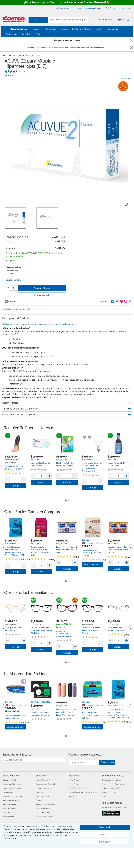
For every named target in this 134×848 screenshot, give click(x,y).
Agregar (16, 485)
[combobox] (38, 19)
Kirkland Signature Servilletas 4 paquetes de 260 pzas (92, 715)
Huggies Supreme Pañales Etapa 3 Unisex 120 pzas (91, 553)
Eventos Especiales (44, 788)
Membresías (50, 29)
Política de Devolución (111, 788)
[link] (112, 301)
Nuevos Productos (43, 812)
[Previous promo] (3, 464)
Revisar (105, 834)
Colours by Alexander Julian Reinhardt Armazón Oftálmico (41, 630)
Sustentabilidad (9, 780)
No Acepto (105, 841)
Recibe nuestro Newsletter (85, 754)
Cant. (6, 287)
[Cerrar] (131, 40)
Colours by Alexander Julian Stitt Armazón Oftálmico (91, 630)
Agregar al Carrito (42, 288)
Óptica (99, 29)
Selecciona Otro (13, 280)
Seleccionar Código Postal (93, 564)
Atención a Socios (109, 792)
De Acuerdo (105, 827)
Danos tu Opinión (43, 808)
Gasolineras (112, 29)
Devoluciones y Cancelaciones (114, 784)
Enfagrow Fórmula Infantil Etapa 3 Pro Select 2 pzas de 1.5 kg (118, 550)
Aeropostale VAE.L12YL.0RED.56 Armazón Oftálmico (64, 634)
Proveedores (8, 792)
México (125, 8)
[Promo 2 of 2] (68, 501)
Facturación (11, 34)
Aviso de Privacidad (11, 800)
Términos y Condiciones (12, 796)
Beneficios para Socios (78, 788)
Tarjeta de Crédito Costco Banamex (83, 792)
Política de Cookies (49, 835)
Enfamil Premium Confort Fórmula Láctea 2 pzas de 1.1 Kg (66, 550)
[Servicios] (30, 34)
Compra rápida (42, 295)
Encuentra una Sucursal (17, 754)
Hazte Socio (73, 784)
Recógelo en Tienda (81, 29)
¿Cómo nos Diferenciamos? (14, 784)
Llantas (64, 29)
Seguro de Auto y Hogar (45, 804)
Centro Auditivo (42, 796)
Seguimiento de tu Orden (112, 780)
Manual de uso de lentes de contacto (58, 324)
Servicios (25, 34)
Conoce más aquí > (98, 47)
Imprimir (126, 78)
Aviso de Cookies (10, 804)
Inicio (5, 55)
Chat (38, 34)
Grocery (36, 29)
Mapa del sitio (8, 812)
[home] (14, 19)
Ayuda (71, 796)
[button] (85, 19)
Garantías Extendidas (44, 816)
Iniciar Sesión (105, 19)
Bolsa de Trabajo (9, 808)
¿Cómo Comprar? (43, 780)
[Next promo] (130, 464)
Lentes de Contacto (33, 55)
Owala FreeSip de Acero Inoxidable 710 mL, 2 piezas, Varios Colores (66, 712)
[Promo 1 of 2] (66, 501)
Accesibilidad (8, 816)
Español (109, 8)
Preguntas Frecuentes (12, 788)
